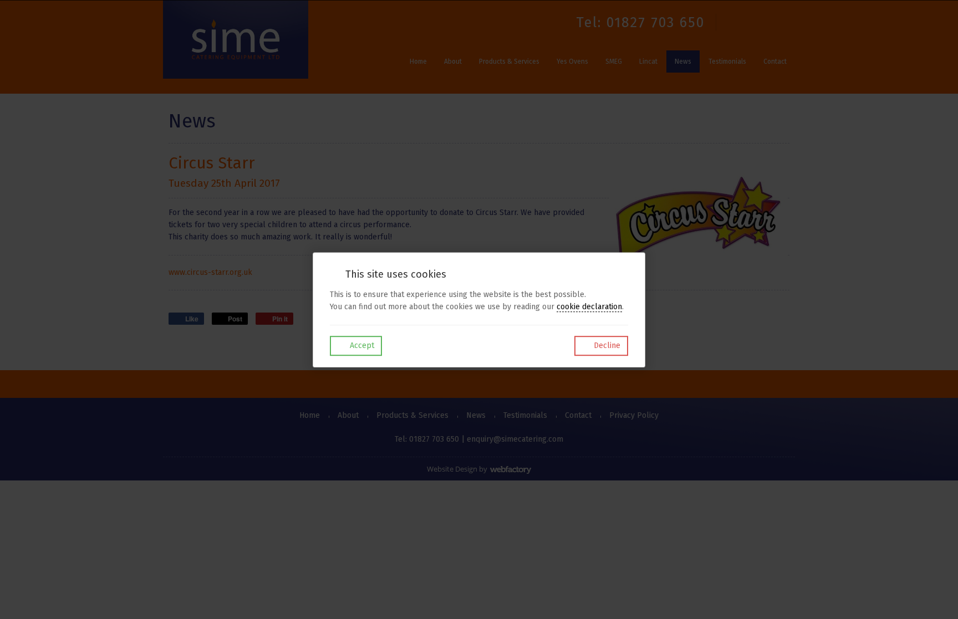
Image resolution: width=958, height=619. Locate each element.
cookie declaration (589, 306)
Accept (361, 345)
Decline (606, 345)
